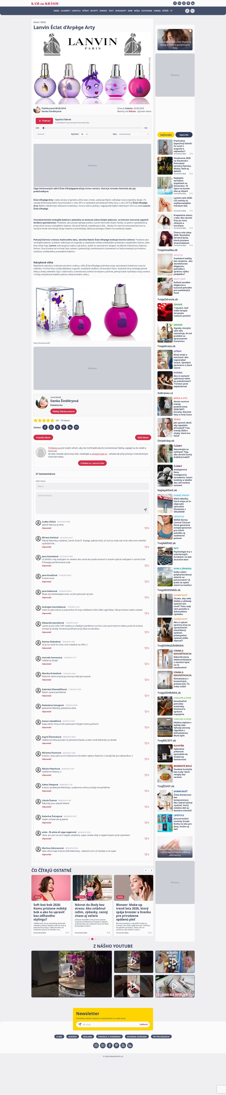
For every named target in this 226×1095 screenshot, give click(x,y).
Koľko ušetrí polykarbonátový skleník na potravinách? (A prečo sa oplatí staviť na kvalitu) (183, 578)
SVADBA (157, 11)
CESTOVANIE (146, 11)
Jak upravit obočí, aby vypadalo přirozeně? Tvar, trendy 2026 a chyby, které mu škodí (183, 429)
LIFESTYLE (76, 11)
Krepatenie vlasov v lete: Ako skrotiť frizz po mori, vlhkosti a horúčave (183, 220)
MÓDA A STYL (181, 398)
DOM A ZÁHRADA (182, 568)
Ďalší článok (143, 437)
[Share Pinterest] (63, 427)
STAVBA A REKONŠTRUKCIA (182, 652)
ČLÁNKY (178, 445)
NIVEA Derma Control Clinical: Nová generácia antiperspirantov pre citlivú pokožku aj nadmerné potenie (182, 529)
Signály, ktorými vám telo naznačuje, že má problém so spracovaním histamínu (183, 335)
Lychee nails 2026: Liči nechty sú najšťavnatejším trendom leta (183, 202)
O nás (59, 1036)
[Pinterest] (188, 3)
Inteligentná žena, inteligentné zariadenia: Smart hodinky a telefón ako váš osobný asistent (183, 477)
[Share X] (57, 427)
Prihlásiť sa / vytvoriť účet (92, 463)
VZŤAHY (85, 11)
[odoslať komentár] (145, 510)
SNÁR (130, 11)
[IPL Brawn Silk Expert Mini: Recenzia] (175, 986)
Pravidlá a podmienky (109, 1036)
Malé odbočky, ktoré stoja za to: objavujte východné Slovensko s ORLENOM (182, 505)
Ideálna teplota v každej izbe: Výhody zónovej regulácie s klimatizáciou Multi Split (182, 729)
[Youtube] (179, 3)
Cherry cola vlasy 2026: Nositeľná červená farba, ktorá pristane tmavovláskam (182, 237)
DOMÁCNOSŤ (180, 595)
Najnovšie (184, 135)
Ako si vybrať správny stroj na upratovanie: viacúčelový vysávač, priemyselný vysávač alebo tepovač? (182, 631)
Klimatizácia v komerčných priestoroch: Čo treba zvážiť (182, 682)
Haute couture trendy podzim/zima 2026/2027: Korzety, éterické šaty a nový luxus (183, 408)
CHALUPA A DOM (182, 697)
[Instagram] (184, 3)
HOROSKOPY (120, 11)
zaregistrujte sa (99, 453)
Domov (36, 22)
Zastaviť (40, 134)
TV (171, 11)
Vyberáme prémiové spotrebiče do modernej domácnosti (181, 754)
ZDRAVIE (103, 11)
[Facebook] (175, 3)
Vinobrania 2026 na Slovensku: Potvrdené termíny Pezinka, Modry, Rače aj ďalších (182, 165)
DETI (176, 548)
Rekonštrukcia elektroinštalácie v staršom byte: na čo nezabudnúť (182, 662)
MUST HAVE (179, 279)
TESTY (111, 11)
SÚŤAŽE (165, 11)
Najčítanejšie (166, 135)
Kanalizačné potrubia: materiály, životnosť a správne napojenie (180, 708)
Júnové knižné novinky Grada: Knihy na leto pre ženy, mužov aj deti (183, 823)
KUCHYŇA (179, 745)
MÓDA (137, 11)
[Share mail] (76, 427)
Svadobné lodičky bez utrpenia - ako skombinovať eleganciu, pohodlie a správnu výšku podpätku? (183, 266)
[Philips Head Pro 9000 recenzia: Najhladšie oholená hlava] (175, 962)
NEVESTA (178, 255)
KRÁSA (56, 11)
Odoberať (144, 1024)
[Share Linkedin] (70, 427)
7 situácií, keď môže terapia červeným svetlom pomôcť (182, 312)
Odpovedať (46, 528)
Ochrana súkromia (137, 1036)
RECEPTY (94, 11)
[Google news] (123, 1045)
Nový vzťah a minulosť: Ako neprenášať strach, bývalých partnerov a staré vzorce (183, 361)
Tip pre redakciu (161, 1036)
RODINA (178, 372)
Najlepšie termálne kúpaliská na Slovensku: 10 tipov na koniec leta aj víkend (182, 184)
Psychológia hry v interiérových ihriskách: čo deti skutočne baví (183, 555)
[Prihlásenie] (187, 11)
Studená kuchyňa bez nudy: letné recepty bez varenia (183, 773)
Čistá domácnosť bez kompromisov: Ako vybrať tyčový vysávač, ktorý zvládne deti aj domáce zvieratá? (183, 802)
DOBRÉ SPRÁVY (181, 495)
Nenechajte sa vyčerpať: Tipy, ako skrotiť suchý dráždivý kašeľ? (183, 453)
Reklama (87, 1036)
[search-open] (192, 11)
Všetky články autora (63, 411)
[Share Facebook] (45, 427)
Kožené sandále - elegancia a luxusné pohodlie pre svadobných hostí (183, 287)
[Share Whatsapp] (51, 427)
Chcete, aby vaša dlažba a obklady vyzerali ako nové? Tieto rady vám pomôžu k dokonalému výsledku (182, 606)
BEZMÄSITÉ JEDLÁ (183, 766)
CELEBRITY (65, 11)
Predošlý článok (43, 437)
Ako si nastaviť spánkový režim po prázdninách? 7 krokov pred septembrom (182, 381)
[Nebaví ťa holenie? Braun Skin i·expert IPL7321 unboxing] (133, 986)
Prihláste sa (54, 448)
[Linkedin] (193, 3)
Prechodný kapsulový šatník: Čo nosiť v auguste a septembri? (183, 146)
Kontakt (72, 1036)
